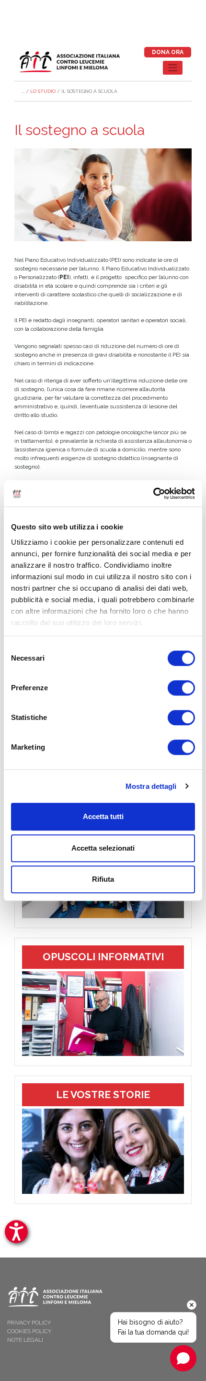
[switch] (181, 688)
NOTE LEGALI (25, 1339)
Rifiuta (103, 879)
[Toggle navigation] (173, 68)
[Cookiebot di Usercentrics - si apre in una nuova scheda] (153, 493)
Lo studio (43, 91)
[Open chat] (183, 1358)
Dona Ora (167, 52)
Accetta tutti (103, 816)
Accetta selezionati (103, 848)
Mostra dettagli (151, 786)
